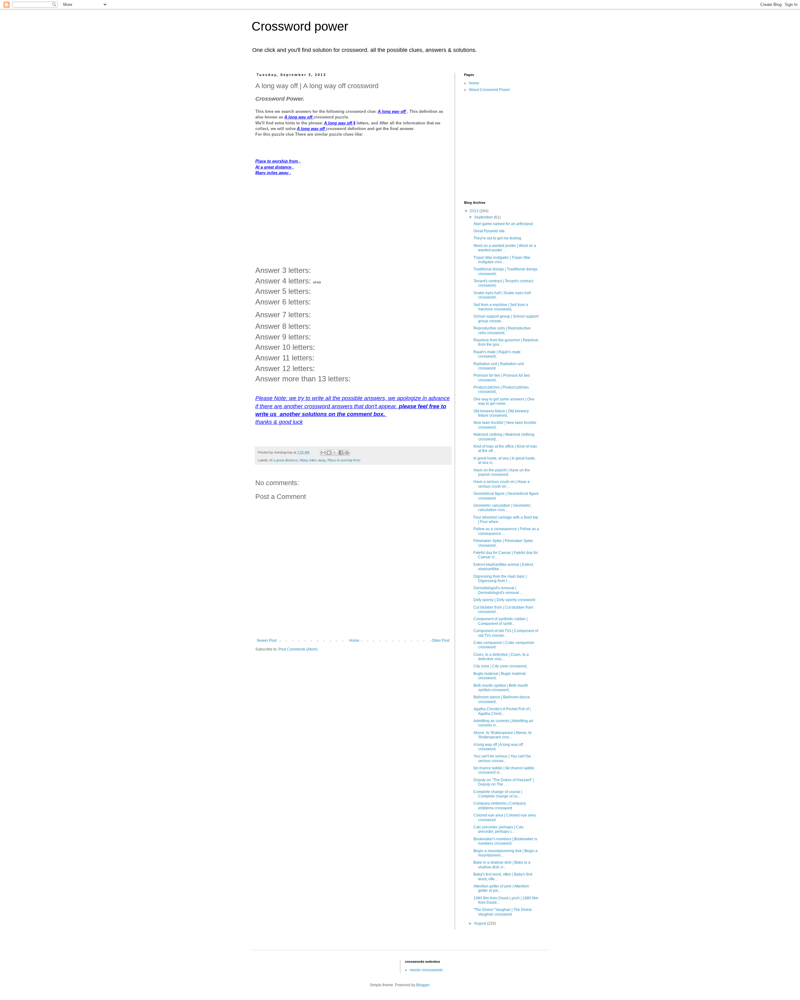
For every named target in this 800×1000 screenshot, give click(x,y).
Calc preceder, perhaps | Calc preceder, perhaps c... (498, 829)
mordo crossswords (426, 970)
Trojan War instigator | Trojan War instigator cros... (501, 259)
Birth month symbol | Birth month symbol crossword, (500, 687)
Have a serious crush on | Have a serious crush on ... (501, 484)
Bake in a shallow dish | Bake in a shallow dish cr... (501, 864)
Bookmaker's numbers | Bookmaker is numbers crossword (505, 841)
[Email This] (323, 453)
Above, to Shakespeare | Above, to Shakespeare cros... (502, 735)
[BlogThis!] (329, 453)
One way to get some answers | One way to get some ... (503, 401)
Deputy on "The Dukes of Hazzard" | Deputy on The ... (503, 782)
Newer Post (267, 640)
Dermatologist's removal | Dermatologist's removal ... (498, 590)
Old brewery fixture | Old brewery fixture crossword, (501, 413)
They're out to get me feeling (497, 238)
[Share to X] (335, 453)
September (484, 217)
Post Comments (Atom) (298, 649)
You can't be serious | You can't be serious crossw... (502, 758)
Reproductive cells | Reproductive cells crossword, (502, 330)
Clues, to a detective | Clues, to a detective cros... (501, 656)
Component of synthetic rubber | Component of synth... (500, 621)
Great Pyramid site (489, 231)
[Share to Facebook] (341, 453)
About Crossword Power (489, 90)
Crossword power (300, 26)
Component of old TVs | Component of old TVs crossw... (505, 633)
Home (354, 640)
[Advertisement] (353, 220)
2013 (474, 211)
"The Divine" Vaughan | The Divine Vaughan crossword (502, 911)
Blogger (422, 985)
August (480, 923)
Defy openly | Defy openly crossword (504, 600)
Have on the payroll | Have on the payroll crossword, (501, 472)
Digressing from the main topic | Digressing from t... (500, 578)
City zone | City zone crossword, (500, 666)
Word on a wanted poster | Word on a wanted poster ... (504, 248)
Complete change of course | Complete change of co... (497, 794)
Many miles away (313, 460)
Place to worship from (344, 460)
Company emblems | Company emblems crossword (499, 805)
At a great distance (283, 460)
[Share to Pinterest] (347, 453)
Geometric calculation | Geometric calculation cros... (502, 507)
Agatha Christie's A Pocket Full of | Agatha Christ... (502, 711)
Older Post (440, 640)
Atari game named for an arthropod (503, 224)
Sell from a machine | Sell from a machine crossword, (500, 307)
